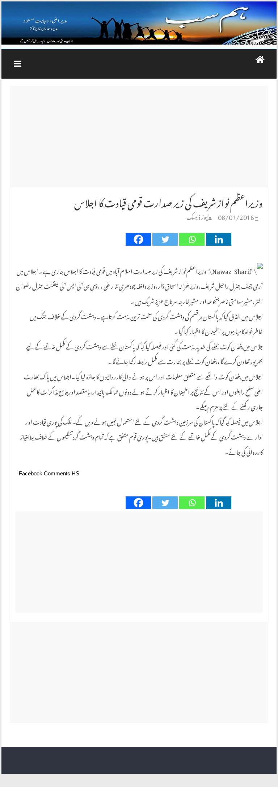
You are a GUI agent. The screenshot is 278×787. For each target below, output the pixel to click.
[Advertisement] (139, 136)
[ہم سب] (139, 23)
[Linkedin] (218, 239)
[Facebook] (138, 239)
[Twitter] (165, 239)
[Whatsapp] (192, 239)
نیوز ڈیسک (197, 216)
